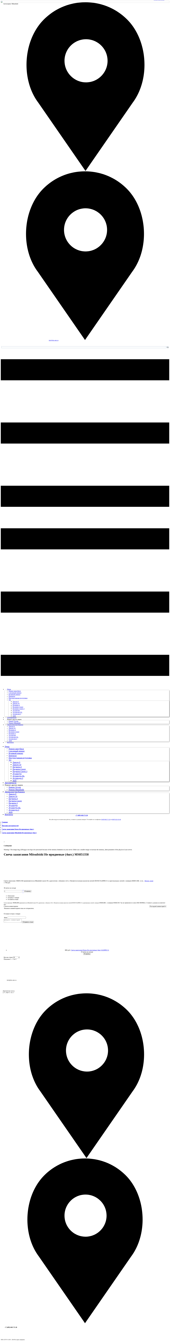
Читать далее (149, 881)
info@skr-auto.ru (53, 340)
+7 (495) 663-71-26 (81, 815)
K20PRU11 (105, 950)
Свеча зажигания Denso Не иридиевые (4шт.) (86, 950)
